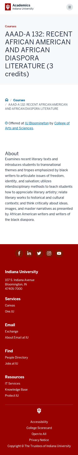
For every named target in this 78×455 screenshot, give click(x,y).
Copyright (14, 446)
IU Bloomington (37, 123)
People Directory (16, 357)
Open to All (39, 434)
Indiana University (58, 446)
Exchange (11, 331)
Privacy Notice (39, 440)
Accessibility (39, 422)
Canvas (10, 305)
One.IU (9, 311)
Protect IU (12, 396)
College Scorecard (39, 428)
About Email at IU (16, 337)
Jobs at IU (11, 363)
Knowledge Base (16, 389)
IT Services (12, 383)
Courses (19, 100)
